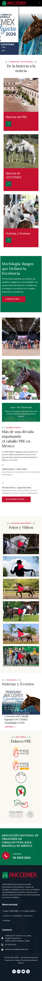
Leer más (9, 727)
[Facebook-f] (14, 971)
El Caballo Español (28, 911)
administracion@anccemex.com (16, 949)
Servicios (28, 916)
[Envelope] (23, 971)
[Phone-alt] (28, 971)
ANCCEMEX (14, 911)
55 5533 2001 (21, 858)
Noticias (7, 921)
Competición (17, 916)
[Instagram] (19, 971)
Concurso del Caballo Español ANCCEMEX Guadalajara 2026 (17, 719)
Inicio (6, 911)
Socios (6, 916)
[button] (21, 544)
